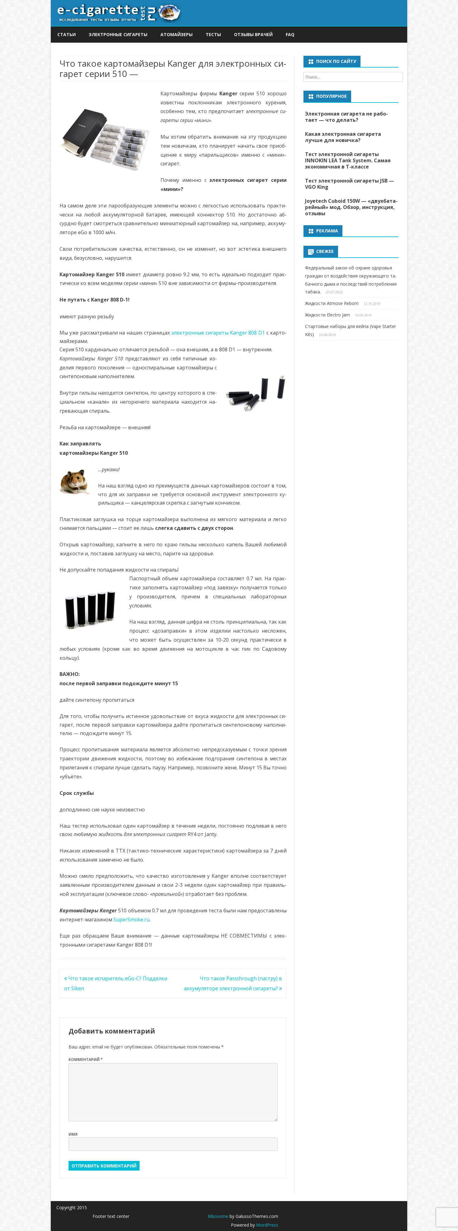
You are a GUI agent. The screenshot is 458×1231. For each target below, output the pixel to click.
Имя (73, 1134)
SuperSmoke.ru (131, 919)
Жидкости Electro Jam (327, 315)
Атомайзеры (176, 34)
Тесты (213, 34)
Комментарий (86, 1059)
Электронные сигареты (118, 34)
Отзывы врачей (253, 34)
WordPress (266, 1225)
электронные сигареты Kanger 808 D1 (218, 332)
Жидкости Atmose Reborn (332, 303)
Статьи (66, 34)
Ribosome (218, 1216)
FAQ (290, 34)
